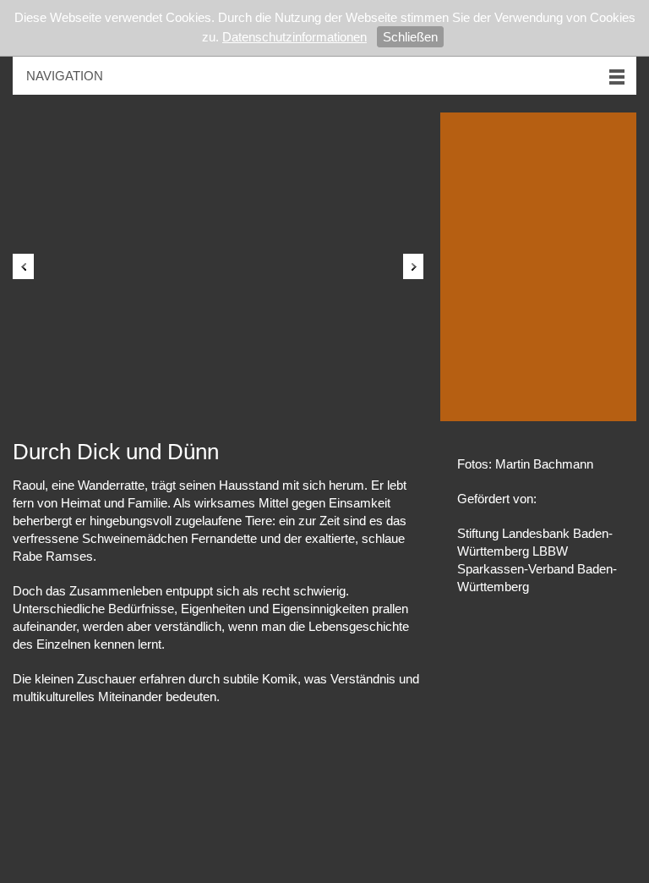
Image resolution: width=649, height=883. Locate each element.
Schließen (410, 37)
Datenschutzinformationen (294, 37)
